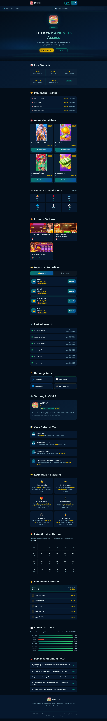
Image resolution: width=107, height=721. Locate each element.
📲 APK (74, 3)
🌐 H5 (67, 3)
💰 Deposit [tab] (42, 273)
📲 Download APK (46, 50)
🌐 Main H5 (61, 50)
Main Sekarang (41, 150)
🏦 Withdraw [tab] (65, 273)
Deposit (71, 281)
